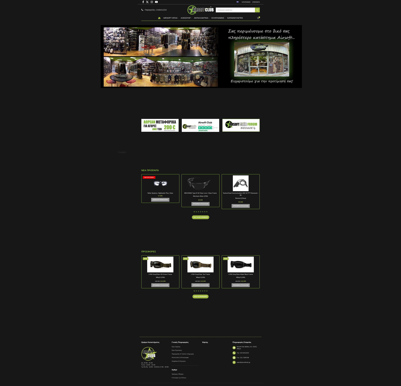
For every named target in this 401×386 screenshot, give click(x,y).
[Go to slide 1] (194, 211)
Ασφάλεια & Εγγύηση (179, 361)
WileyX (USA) (160, 277)
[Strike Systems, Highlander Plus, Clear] (160, 183)
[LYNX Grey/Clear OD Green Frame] (160, 264)
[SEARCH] (257, 10)
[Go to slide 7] (206, 211)
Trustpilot (122, 152)
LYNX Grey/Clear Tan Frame (200, 274)
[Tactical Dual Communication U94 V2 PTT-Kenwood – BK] (240, 183)
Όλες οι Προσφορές (200, 296)
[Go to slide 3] (198, 211)
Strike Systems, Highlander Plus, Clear (160, 193)
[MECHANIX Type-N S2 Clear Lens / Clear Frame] (200, 183)
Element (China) (240, 198)
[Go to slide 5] (202, 211)
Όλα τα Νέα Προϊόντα (200, 217)
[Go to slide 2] (196, 211)
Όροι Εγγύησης (177, 350)
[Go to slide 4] (200, 211)
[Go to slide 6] (204, 211)
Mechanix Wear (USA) (200, 196)
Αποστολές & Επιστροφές (180, 357)
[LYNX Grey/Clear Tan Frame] (200, 264)
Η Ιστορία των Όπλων (179, 378)
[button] (200, 204)
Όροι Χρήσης (176, 346)
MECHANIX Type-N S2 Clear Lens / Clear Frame (200, 193)
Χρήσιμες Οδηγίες (177, 374)
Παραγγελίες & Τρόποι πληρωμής (183, 354)
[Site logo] (200, 10)
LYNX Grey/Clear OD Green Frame (160, 274)
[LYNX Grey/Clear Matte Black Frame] (240, 264)
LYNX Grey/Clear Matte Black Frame (241, 274)
